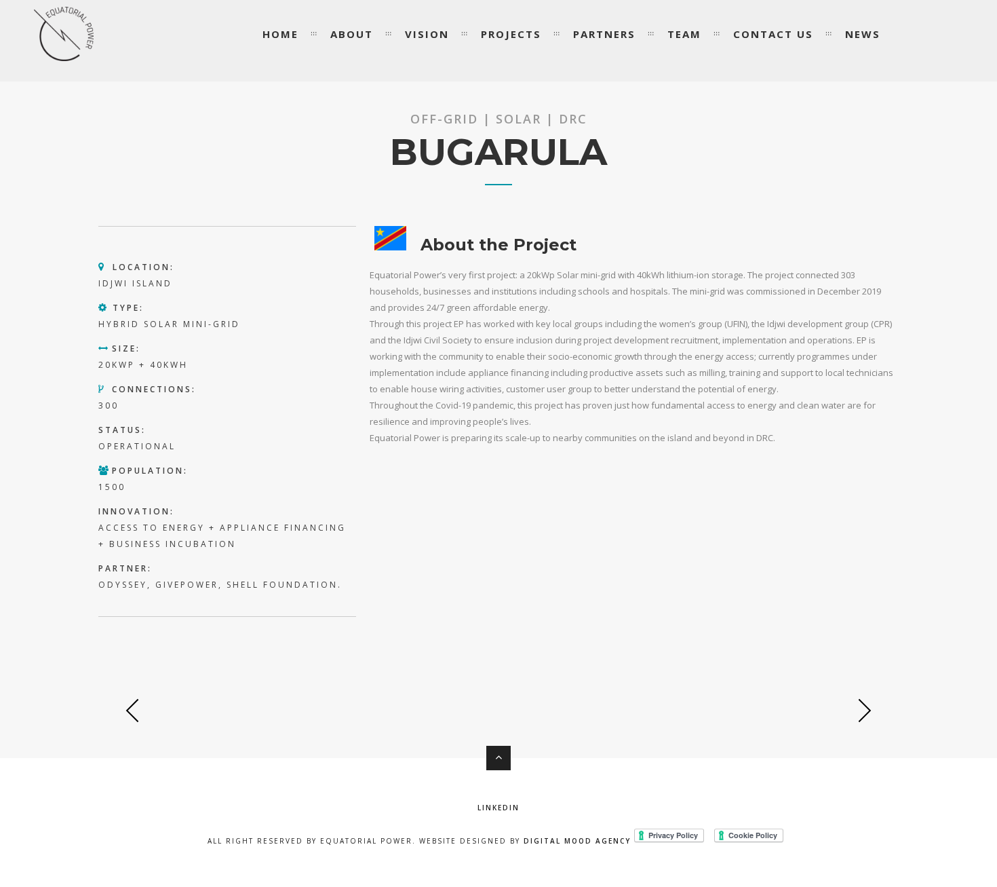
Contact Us (773, 34)
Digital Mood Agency (577, 841)
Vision (427, 34)
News (862, 34)
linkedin (498, 807)
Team (684, 34)
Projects (511, 34)
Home (280, 34)
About (351, 34)
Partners (604, 34)
